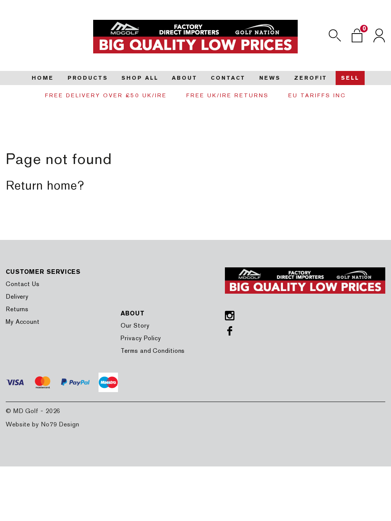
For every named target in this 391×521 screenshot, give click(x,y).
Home (43, 78)
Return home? (45, 185)
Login (379, 35)
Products (88, 78)
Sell (350, 78)
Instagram (229, 315)
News (270, 78)
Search (335, 35)
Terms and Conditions (153, 350)
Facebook (229, 331)
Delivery (17, 296)
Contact (228, 78)
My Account (23, 321)
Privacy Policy (141, 338)
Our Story (135, 325)
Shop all (139, 78)
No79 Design (60, 424)
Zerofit (310, 78)
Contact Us (23, 284)
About (184, 78)
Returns (17, 309)
